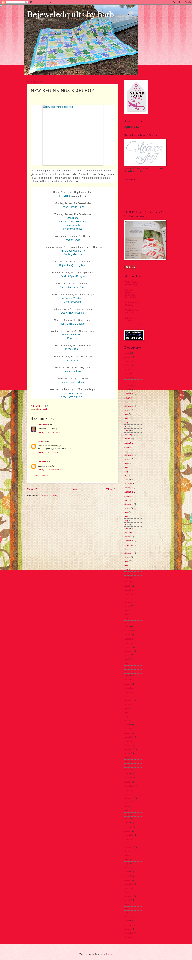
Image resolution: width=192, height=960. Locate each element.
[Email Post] (47, 405)
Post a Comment (41, 475)
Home (73, 489)
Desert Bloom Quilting (72, 312)
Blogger (109, 954)
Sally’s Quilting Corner (73, 396)
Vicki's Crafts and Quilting (131, 283)
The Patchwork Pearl (73, 334)
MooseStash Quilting (73, 382)
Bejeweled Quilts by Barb (72, 265)
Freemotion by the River (73, 287)
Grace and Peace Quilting (132, 303)
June (126, 418)
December (128, 393)
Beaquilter (72, 338)
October (127, 365)
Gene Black (43, 424)
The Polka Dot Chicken (131, 311)
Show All (139, 324)
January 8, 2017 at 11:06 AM (50, 452)
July (126, 414)
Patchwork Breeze (72, 393)
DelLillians (72, 218)
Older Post (112, 489)
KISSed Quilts (72, 349)
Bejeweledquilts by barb (70, 14)
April (126, 426)
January (127, 356)
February (128, 373)
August (127, 369)
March (127, 352)
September (129, 385)
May (126, 422)
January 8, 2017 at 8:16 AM (49, 432)
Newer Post (33, 489)
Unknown (42, 461)
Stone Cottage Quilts (73, 207)
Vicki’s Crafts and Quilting (73, 221)
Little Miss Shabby (130, 319)
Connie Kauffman (72, 371)
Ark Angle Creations (72, 298)
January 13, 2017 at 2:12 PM (49, 469)
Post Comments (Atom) (48, 495)
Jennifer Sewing (72, 301)
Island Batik (65, 196)
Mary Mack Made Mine (73, 250)
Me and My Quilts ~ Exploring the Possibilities (131, 293)
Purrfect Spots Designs (73, 276)
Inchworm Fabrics (72, 228)
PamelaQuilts (73, 225)
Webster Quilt (73, 239)
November (128, 360)
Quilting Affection (73, 254)
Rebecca (41, 441)
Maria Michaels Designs (73, 323)
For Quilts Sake (72, 360)
